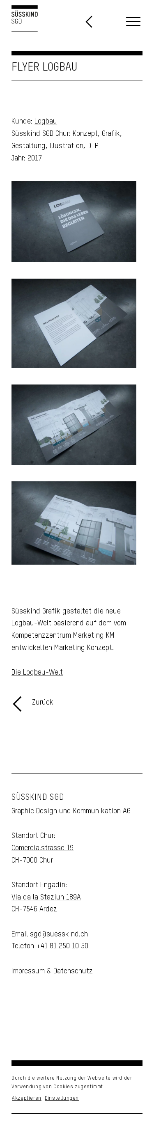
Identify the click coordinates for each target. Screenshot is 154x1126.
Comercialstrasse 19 (42, 848)
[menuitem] (133, 22)
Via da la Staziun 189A (46, 897)
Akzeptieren (26, 1098)
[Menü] (133, 22)
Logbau (45, 121)
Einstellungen (62, 1098)
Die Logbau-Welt (37, 672)
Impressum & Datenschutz (53, 971)
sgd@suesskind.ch (59, 934)
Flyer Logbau (44, 67)
